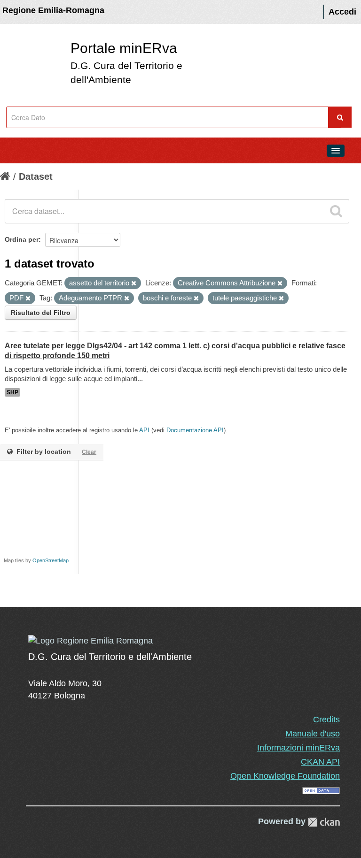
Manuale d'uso (312, 733)
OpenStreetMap (50, 560)
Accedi (342, 11)
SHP (12, 392)
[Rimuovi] (133, 283)
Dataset (36, 176)
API (144, 430)
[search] (336, 211)
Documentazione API (195, 430)
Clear (89, 452)
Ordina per (22, 239)
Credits (326, 719)
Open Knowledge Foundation (285, 776)
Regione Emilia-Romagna (53, 10)
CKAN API (320, 761)
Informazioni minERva (298, 747)
